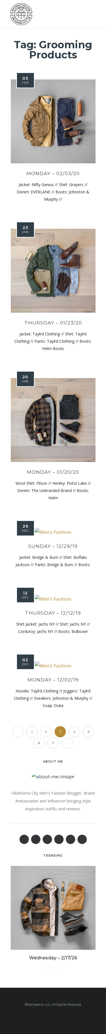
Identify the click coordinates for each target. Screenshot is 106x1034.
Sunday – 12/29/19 (53, 546)
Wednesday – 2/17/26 (53, 957)
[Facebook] (24, 839)
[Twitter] (35, 839)
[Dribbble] (82, 839)
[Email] (59, 839)
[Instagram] (70, 839)
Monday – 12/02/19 (53, 680)
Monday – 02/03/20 (53, 173)
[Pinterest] (47, 839)
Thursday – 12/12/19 (53, 613)
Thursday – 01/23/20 (53, 323)
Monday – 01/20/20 (53, 472)
